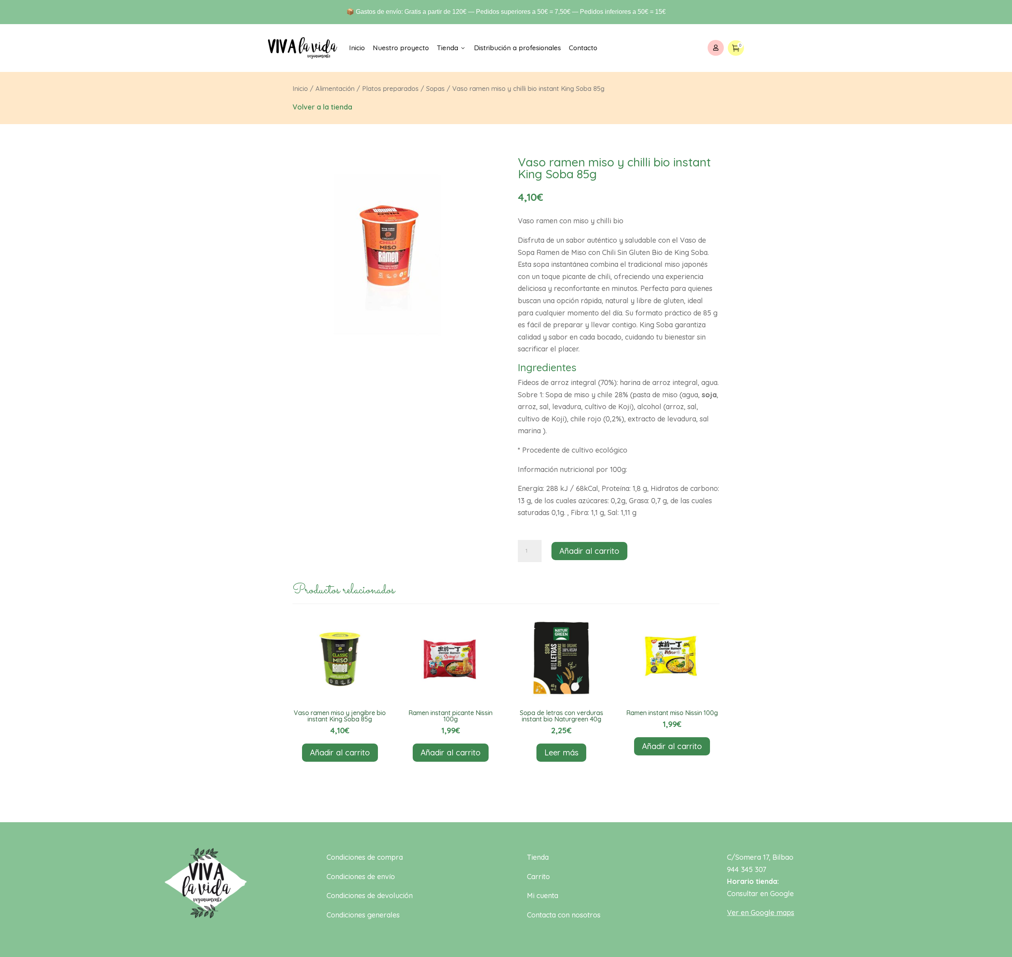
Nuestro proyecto (401, 47)
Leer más (561, 752)
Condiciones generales (363, 914)
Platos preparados (390, 88)
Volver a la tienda (322, 106)
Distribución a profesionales (517, 47)
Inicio (357, 47)
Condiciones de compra (365, 857)
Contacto (583, 47)
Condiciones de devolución (370, 895)
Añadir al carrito (589, 551)
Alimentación (335, 88)
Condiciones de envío (361, 876)
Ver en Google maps (760, 912)
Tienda (451, 47)
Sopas (435, 88)
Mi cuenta (542, 895)
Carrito (538, 876)
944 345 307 (746, 869)
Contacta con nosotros (563, 914)
